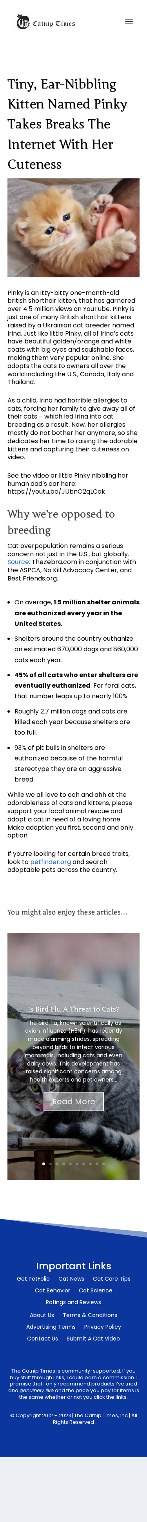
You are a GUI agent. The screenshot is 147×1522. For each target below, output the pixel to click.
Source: (18, 561)
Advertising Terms (51, 1327)
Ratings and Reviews (73, 1302)
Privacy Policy (102, 1327)
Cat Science (96, 1291)
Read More (73, 1101)
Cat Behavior (52, 1291)
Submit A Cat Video (93, 1339)
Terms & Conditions (90, 1315)
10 (103, 1164)
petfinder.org (50, 861)
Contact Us (42, 1339)
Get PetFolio (33, 1279)
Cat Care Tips (112, 1279)
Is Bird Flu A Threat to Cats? (74, 1009)
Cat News (71, 1279)
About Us (42, 1315)
